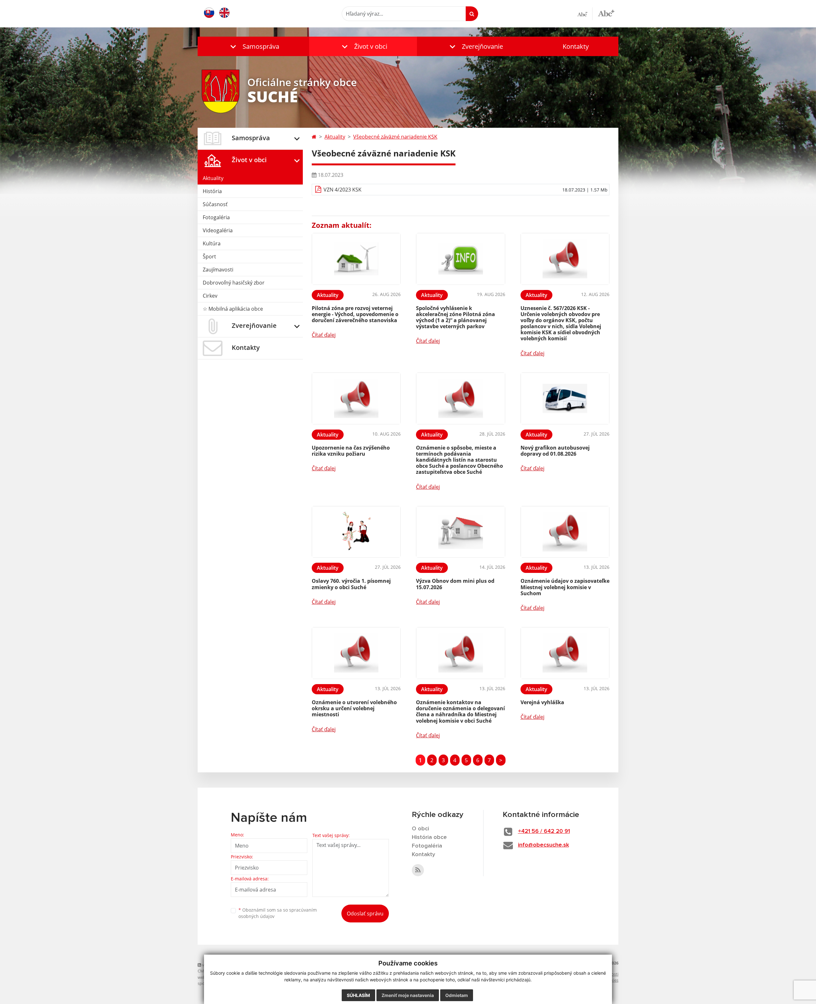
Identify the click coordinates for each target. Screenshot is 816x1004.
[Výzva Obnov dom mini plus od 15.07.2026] (460, 532)
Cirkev (210, 295)
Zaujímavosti (218, 269)
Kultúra (212, 243)
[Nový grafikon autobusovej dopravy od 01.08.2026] (565, 398)
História (212, 191)
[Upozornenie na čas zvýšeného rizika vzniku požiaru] (356, 398)
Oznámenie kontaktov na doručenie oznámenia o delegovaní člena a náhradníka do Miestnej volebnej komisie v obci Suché (460, 711)
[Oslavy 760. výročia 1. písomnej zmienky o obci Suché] (356, 532)
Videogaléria (218, 230)
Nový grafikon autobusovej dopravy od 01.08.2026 (555, 450)
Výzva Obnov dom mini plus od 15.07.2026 (455, 583)
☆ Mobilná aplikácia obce (233, 308)
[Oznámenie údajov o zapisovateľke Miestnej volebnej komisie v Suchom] (565, 532)
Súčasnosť (215, 204)
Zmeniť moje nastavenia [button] (408, 995)
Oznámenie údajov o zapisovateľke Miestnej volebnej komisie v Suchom (565, 586)
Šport (209, 256)
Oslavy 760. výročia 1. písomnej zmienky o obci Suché (351, 583)
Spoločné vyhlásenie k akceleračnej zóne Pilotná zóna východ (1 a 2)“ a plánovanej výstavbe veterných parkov (455, 317)
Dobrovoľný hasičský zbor (234, 282)
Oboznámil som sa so (277, 913)
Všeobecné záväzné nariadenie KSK (395, 136)
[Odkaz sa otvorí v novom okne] (418, 870)
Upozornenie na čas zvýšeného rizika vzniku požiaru (351, 450)
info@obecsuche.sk (543, 845)
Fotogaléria (216, 217)
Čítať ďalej (324, 334)
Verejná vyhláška (542, 702)
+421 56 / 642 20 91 (544, 831)
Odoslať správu (365, 913)
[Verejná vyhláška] (565, 653)
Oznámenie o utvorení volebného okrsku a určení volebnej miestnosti (354, 708)
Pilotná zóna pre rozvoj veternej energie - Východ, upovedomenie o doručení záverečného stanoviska (355, 314)
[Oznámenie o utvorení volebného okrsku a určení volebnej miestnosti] (356, 653)
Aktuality (213, 178)
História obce (429, 837)
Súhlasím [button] (358, 995)
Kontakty (576, 46)
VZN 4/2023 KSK (342, 189)
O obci (420, 829)
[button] (253, 46)
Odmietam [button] (456, 995)
